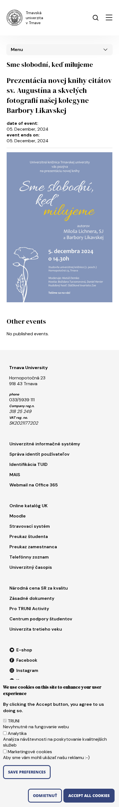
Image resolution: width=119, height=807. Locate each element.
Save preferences (27, 772)
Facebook (26, 660)
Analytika (17, 733)
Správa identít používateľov (39, 454)
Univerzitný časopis (30, 567)
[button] (109, 17)
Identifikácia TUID (28, 464)
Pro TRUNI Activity (29, 608)
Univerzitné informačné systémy (44, 444)
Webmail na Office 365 (33, 485)
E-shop (24, 650)
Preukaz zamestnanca (33, 547)
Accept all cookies (89, 795)
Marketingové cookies (30, 752)
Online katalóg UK (28, 506)
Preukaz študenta (28, 536)
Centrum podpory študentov (40, 619)
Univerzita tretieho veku (35, 629)
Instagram (27, 670)
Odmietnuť (45, 795)
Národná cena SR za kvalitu (38, 588)
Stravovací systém (29, 526)
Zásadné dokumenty (31, 598)
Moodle (17, 516)
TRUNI (13, 721)
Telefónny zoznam (29, 557)
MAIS (14, 475)
